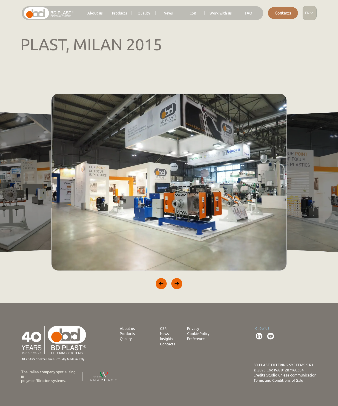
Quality (143, 13)
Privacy (193, 329)
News (168, 13)
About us (95, 13)
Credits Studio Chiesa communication (284, 375)
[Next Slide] (176, 283)
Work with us (220, 13)
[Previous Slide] (161, 283)
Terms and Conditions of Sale (278, 380)
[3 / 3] (169, 182)
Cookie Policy (198, 334)
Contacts (283, 13)
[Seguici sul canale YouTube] (270, 336)
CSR (192, 13)
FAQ (248, 13)
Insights (166, 339)
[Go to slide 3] (36, 296)
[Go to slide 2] (30, 296)
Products (119, 13)
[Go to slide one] (24, 296)
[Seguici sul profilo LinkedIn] (259, 336)
